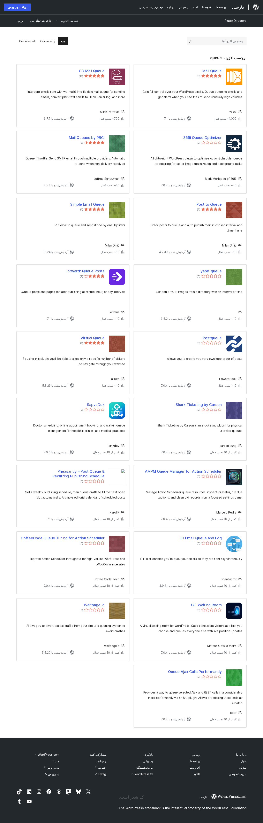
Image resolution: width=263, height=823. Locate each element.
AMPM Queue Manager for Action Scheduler (183, 471)
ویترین (196, 754)
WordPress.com (46, 754)
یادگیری (148, 754)
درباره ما (241, 754)
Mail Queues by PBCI (87, 137)
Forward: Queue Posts (85, 271)
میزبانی (242, 767)
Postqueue (212, 338)
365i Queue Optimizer (202, 137)
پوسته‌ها (195, 761)
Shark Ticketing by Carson (199, 404)
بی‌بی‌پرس (51, 767)
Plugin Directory (236, 20)
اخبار (244, 761)
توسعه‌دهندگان (144, 767)
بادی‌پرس (52, 774)
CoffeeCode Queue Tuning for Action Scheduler (63, 538)
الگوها (196, 774)
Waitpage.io (94, 605)
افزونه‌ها (195, 767)
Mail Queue (212, 71)
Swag (100, 774)
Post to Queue (209, 204)
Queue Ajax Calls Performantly (195, 671)
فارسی (203, 797)
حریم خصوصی (238, 774)
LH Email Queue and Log (201, 538)
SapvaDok (96, 404)
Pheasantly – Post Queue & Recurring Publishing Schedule (78, 473)
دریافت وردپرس (17, 7)
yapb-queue (211, 271)
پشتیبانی (148, 761)
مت (55, 761)
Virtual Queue (93, 338)
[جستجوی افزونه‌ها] (191, 41)
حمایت (100, 767)
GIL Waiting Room (206, 605)
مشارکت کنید (98, 754)
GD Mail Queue (92, 71)
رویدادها (101, 761)
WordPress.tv (142, 774)
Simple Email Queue (87, 204)
